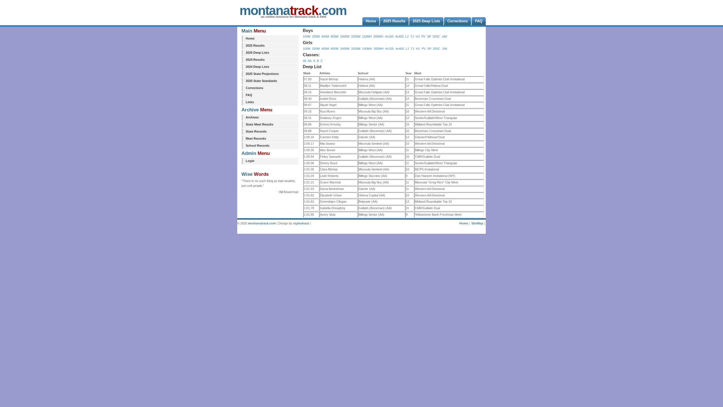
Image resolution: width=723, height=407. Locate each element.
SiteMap (477, 223)
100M (306, 36)
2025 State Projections (262, 73)
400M (325, 36)
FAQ (249, 95)
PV (423, 36)
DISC (436, 36)
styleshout (301, 223)
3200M (355, 36)
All (304, 60)
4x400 (399, 36)
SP (429, 36)
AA (310, 60)
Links (250, 102)
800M (334, 36)
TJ (412, 36)
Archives (252, 117)
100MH (367, 48)
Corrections (254, 88)
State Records (256, 131)
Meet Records (256, 138)
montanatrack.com (262, 223)
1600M (344, 36)
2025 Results (255, 45)
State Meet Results (259, 124)
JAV (444, 36)
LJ (407, 36)
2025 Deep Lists (257, 52)
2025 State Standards (261, 81)
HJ (418, 36)
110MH (367, 36)
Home (250, 38)
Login (250, 161)
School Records (257, 145)
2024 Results (255, 59)
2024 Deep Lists (257, 66)
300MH (378, 36)
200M (316, 36)
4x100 (389, 36)
